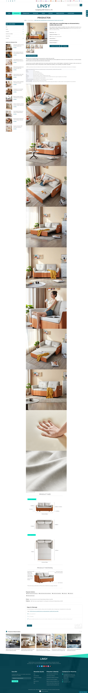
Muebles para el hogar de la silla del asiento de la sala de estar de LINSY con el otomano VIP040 (43, 650)
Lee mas (14, 47)
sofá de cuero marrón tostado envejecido (53, 683)
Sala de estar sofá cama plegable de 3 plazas (58, 650)
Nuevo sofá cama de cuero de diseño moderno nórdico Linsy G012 (41, 599)
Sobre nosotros (60, 13)
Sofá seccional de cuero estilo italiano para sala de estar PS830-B (18, 75)
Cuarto (7, 29)
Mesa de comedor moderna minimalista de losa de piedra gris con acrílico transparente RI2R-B (18, 97)
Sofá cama (65, 593)
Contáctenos (71, 13)
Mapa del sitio (36, 681)
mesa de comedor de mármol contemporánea (53, 681)
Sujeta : (42, 611)
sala (6, 26)
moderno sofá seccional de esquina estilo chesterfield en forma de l (28, 650)
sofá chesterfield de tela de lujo (52, 673)
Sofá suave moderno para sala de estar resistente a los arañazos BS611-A (18, 45)
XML (34, 683)
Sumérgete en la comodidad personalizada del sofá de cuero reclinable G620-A (18, 90)
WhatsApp (65, 46)
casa (34, 673)
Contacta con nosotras (55, 46)
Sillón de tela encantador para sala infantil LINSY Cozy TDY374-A (18, 67)
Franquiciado (26, 13)
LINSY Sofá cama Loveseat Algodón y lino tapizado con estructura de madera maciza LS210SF (47, 601)
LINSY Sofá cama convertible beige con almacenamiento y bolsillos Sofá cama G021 (44, 611)
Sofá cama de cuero (31, 595)
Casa (9, 13)
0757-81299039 (66, 679)
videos (43, 13)
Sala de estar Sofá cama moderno (45, 593)
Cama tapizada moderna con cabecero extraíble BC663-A (18, 112)
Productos (16, 13)
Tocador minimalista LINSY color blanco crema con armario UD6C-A (17, 127)
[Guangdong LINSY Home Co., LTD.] (44, 5)
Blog (34, 679)
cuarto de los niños (9, 33)
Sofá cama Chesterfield (57, 593)
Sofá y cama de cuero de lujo (32, 593)
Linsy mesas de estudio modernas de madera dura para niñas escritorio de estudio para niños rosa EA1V (73, 650)
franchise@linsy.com (67, 681)
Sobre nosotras (36, 675)
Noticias (51, 13)
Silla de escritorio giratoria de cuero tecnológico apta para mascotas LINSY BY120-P (18, 119)
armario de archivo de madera (52, 679)
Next (81, 631)
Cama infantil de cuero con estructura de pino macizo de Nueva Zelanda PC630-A (18, 60)
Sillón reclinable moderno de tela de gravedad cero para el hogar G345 (18, 53)
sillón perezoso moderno (51, 675)
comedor (7, 31)
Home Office (8, 36)
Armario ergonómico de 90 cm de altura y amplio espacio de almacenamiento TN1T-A (18, 104)
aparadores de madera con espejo (52, 677)
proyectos (35, 13)
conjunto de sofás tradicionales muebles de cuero (53, 684)
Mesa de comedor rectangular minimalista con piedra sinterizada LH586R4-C (18, 82)
